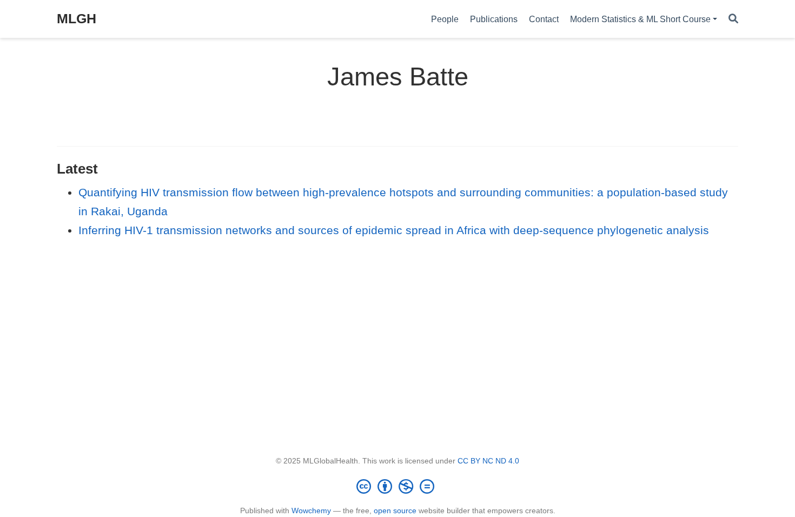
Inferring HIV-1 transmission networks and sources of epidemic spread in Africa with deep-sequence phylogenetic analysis (393, 230)
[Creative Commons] (397, 486)
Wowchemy (311, 510)
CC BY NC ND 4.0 (488, 460)
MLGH (76, 18)
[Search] (733, 19)
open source (395, 510)
